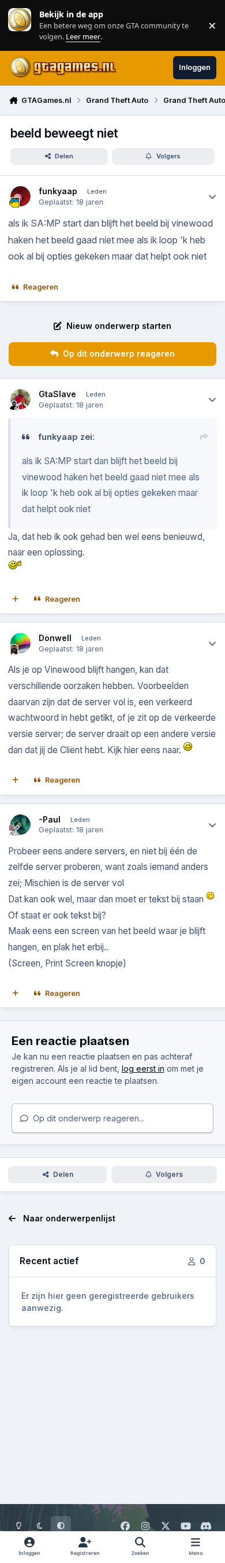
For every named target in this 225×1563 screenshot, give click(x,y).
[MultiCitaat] (16, 599)
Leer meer (19, 25)
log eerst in (143, 1068)
